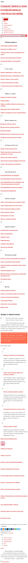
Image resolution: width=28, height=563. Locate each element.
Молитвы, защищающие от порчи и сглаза (11, 72)
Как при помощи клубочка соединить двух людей (12, 475)
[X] (7, 529)
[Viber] (13, 529)
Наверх (2, 548)
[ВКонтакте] (1, 529)
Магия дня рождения (6, 130)
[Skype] (17, 529)
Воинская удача (4, 307)
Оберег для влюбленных (7, 234)
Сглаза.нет (14, 9)
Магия (4, 21)
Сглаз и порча (6, 29)
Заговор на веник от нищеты (7, 212)
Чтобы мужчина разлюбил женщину (9, 46)
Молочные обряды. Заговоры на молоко (10, 127)
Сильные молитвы (7, 25)
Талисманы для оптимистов (7, 244)
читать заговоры (7, 539)
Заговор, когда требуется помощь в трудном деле (13, 294)
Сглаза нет (6, 18)
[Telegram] (19, 529)
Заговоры (5, 19)
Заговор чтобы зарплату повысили (9, 157)
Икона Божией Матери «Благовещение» (10, 175)
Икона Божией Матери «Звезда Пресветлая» (11, 179)
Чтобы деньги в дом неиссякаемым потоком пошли (13, 161)
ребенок (5, 545)
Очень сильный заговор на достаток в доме (11, 205)
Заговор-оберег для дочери (7, 215)
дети (4, 543)
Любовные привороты (8, 31)
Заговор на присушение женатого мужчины (11, 58)
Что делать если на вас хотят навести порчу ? (12, 86)
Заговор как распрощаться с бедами (9, 82)
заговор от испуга (7, 538)
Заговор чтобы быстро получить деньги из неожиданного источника (11, 153)
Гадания (5, 23)
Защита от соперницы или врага (8, 219)
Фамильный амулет (5, 240)
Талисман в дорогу (5, 237)
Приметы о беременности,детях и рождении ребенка (13, 112)
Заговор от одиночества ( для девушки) (10, 482)
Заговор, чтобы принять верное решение (10, 262)
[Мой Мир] (5, 529)
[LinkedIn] (9, 529)
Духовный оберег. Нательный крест (9, 230)
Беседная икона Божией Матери (8, 191)
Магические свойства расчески (8, 124)
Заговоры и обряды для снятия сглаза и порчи (12, 511)
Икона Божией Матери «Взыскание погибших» (11, 187)
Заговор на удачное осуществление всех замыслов (13, 258)
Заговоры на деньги (8, 32)
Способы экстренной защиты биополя (10, 297)
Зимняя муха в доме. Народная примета (10, 109)
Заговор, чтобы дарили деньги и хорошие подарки (13, 202)
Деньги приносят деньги (7, 300)
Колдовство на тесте (6, 518)
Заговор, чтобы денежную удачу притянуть (11, 164)
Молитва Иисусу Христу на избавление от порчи (12, 76)
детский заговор (7, 541)
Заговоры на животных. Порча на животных (13, 355)
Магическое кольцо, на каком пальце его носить (12, 134)
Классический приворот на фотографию (10, 61)
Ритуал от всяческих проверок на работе (10, 209)
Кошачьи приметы (5, 100)
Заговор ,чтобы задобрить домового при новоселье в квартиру (13, 373)
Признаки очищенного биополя (8, 290)
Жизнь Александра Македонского (9, 439)
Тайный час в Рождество (6, 448)
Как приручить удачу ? (6, 279)
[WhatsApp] (15, 529)
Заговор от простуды (6, 455)
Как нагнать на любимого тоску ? (9, 49)
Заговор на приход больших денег (9, 149)
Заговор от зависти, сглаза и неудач (9, 79)
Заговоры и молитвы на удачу (8, 270)
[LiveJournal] (11, 529)
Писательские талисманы (7, 247)
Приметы (5, 27)
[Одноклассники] (3, 529)
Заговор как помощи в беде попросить (10, 469)
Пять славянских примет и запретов (9, 504)
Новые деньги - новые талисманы (9, 304)
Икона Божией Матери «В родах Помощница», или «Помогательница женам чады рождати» (12, 183)
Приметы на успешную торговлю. (9, 97)
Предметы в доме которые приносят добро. (11, 137)
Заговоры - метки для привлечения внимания (11, 462)
